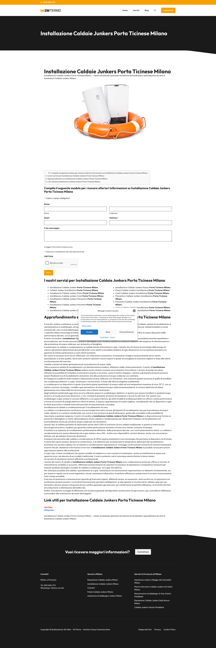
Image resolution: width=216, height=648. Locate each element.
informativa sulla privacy (62, 247)
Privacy (112, 337)
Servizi (136, 10)
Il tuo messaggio (52, 228)
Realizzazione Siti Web (61, 629)
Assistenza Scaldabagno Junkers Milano (104, 596)
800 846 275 (49, 2)
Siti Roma (77, 629)
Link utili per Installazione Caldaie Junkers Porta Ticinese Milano (73, 182)
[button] (134, 311)
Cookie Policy (104, 337)
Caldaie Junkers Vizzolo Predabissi (149, 607)
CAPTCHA (48, 256)
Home (125, 10)
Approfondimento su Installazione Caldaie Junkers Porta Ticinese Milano (77, 179)
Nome (46, 213)
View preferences (126, 332)
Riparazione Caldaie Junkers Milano (102, 580)
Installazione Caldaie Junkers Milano (103, 584)
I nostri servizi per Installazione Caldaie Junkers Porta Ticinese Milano (75, 176)
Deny (108, 332)
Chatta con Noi (57, 588)
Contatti (91, 588)
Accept (89, 332)
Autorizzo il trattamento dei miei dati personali (65, 252)
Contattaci (168, 10)
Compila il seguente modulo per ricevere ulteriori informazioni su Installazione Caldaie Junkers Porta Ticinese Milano (99, 173)
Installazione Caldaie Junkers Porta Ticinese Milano (67, 516)
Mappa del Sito (145, 629)
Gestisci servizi (86, 326)
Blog (147, 10)
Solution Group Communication (96, 629)
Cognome (113, 213)
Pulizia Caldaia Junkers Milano (100, 592)
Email (47, 218)
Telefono (114, 218)
